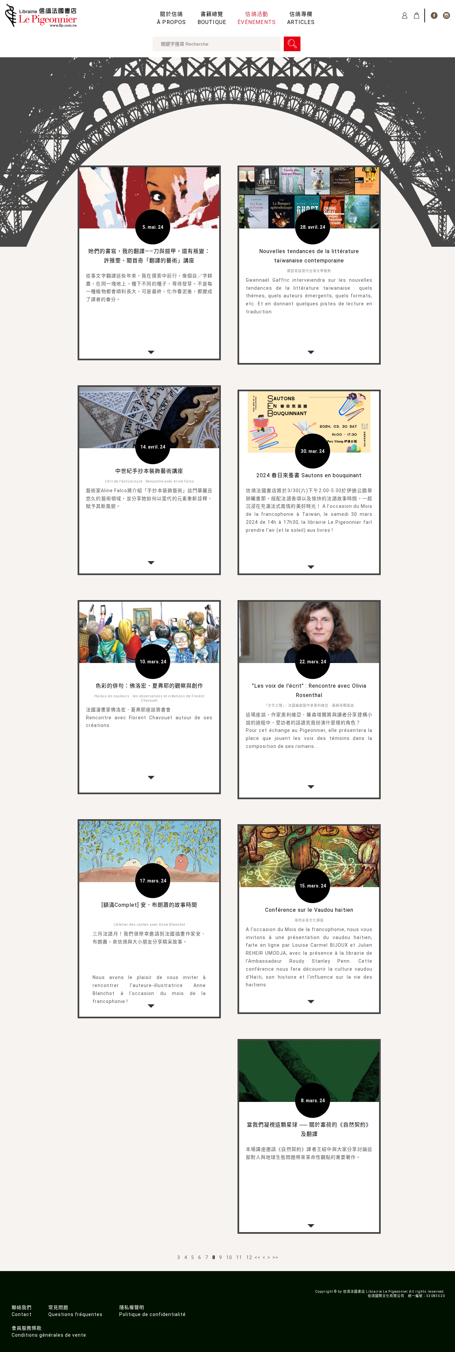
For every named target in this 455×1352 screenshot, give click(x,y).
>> (275, 1257)
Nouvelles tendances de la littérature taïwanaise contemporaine (309, 256)
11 (239, 1257)
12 (249, 1257)
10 (229, 1257)
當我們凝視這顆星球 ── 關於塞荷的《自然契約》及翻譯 (309, 1129)
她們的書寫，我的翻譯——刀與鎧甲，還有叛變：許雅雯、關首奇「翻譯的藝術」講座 (149, 256)
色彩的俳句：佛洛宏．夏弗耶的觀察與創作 (149, 686)
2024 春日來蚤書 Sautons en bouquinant (309, 475)
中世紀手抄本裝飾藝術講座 (149, 471)
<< (257, 1257)
